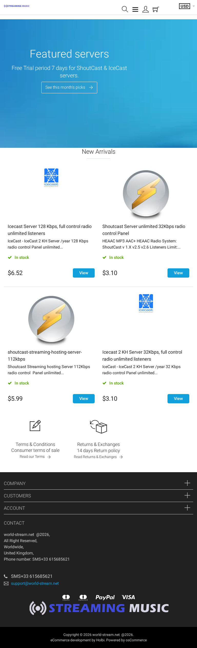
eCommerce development (71, 640)
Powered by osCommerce (126, 640)
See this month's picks (65, 87)
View (83, 272)
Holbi (100, 640)
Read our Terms (32, 456)
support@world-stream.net (35, 583)
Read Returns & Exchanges (95, 457)
